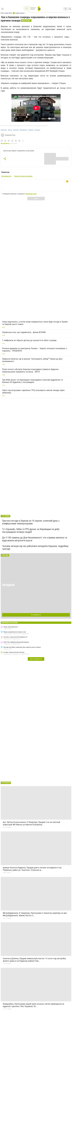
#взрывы (30, 130)
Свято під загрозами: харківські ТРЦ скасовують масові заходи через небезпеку (33, 391)
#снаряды (37, 130)
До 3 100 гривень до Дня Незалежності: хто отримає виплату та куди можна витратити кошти (34, 539)
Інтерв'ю (8, 585)
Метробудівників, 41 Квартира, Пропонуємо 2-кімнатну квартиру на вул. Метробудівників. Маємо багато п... (35, 914)
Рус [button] (66, 9)
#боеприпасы (23, 130)
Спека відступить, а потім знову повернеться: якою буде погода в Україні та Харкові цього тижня (35, 323)
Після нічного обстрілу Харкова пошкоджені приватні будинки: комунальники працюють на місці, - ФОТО (30, 370)
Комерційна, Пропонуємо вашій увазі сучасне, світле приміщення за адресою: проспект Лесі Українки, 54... (33, 1005)
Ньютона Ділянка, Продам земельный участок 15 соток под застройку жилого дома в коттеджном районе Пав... (34, 959)
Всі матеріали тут (36, 615)
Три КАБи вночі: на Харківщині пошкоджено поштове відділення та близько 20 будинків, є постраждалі (32, 381)
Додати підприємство (36, 659)
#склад (10, 130)
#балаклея (4, 130)
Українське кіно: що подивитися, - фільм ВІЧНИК (24, 332)
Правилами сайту (31, 194)
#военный (16, 130)
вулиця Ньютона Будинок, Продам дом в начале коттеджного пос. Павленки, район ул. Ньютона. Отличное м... (32, 868)
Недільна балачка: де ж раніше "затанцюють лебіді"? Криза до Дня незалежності (32, 360)
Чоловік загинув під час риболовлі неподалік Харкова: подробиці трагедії (35, 547)
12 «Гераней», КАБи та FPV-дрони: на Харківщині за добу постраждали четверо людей (30, 530)
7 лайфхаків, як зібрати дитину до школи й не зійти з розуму (29, 340)
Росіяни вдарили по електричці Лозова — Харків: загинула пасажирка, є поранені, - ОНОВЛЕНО (34, 349)
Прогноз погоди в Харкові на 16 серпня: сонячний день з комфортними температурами (30, 522)
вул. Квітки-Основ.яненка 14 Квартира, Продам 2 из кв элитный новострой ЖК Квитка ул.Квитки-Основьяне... (31, 823)
